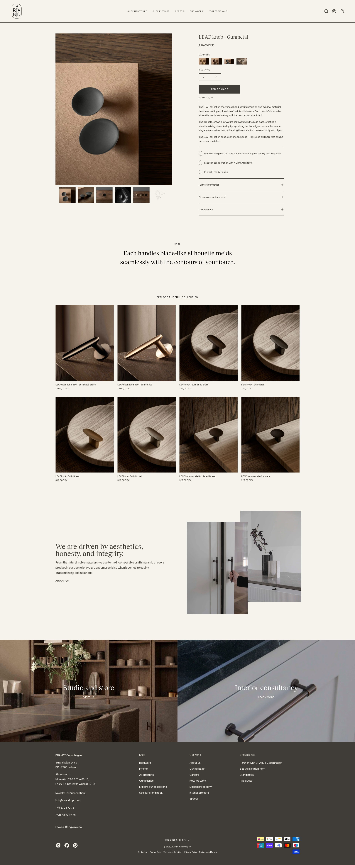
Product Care (155, 852)
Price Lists (246, 780)
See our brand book (151, 792)
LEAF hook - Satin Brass (67, 476)
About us (62, 580)
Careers (194, 774)
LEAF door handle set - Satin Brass (134, 385)
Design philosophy (201, 786)
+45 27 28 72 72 (64, 807)
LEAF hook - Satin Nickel (129, 476)
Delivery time (206, 209)
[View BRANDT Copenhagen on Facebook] (67, 845)
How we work (198, 780)
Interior (143, 769)
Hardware (145, 762)
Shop (142, 754)
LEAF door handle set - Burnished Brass (75, 385)
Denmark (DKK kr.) (175, 840)
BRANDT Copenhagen (181, 846)
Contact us (142, 852)
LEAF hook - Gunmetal (252, 385)
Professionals (247, 754)
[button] (326, 11)
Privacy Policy (190, 852)
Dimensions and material (212, 197)
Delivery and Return (208, 852)
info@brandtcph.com (68, 800)
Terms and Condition (172, 852)
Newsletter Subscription (70, 793)
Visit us (88, 697)
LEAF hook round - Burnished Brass (197, 476)
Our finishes (146, 780)
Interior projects (199, 792)
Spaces (194, 798)
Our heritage (197, 769)
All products (146, 774)
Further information (209, 184)
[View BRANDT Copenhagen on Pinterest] (75, 845)
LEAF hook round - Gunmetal (256, 476)
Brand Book (247, 774)
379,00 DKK (185, 388)
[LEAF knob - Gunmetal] (67, 195)
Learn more (266, 697)
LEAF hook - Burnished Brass (193, 385)
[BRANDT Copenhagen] (16, 11)
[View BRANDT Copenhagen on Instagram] (58, 845)
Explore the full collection (177, 297)
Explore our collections (153, 786)
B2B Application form (252, 769)
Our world (195, 754)
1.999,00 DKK (62, 388)
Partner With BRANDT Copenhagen (261, 762)
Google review (73, 827)
